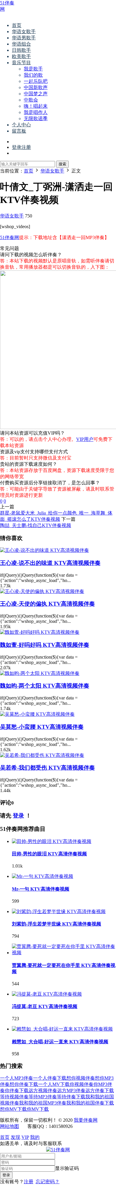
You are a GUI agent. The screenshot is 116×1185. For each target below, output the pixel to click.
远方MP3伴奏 (71, 1090)
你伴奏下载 (17, 1090)
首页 (16, 25)
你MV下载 (38, 1109)
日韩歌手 (21, 50)
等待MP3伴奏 (43, 1096)
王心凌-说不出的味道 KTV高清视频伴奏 (50, 563)
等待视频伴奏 (14, 1096)
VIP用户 (84, 439)
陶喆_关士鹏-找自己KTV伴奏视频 (35, 525)
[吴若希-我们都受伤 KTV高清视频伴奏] (42, 755)
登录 (18, 815)
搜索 (62, 164)
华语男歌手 (24, 37)
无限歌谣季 (36, 118)
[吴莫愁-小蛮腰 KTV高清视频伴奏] (37, 714)
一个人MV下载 (54, 1084)
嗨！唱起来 (36, 106)
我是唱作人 (36, 112)
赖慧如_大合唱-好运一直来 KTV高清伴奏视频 (60, 1041)
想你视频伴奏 (80, 1078)
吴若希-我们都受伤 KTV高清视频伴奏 (47, 768)
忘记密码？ (47, 1181)
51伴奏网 (9, 237)
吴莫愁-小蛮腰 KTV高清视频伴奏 (42, 727)
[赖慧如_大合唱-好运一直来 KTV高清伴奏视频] (62, 1028)
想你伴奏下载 (24, 1084)
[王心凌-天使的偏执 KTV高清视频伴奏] (42, 591)
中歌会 (31, 99)
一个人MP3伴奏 (16, 1078)
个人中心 (21, 124)
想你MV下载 (13, 1109)
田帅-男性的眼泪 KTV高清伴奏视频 (49, 853)
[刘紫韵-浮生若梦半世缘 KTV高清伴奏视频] (59, 911)
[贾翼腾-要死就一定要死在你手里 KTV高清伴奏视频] (64, 952)
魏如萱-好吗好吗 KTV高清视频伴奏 (44, 645)
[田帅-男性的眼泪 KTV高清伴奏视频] (51, 841)
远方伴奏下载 (99, 1090)
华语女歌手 (24, 31)
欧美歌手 (21, 56)
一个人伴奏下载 (49, 1078)
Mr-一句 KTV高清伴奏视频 (40, 888)
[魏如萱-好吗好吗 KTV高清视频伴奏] (39, 632)
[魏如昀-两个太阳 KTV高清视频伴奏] (39, 673)
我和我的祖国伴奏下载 (90, 1102)
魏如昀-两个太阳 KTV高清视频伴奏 (44, 686)
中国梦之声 (36, 93)
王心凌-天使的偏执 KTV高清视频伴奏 (47, 604)
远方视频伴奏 (43, 1090)
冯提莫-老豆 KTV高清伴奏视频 (44, 1006)
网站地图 (9, 1126)
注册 (28, 1181)
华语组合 (21, 43)
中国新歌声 (36, 87)
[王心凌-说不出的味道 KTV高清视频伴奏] (44, 550)
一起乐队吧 (36, 81)
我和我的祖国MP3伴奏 (42, 1102)
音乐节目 (21, 62)
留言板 (19, 130)
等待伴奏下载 (71, 1096)
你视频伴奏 (81, 1084)
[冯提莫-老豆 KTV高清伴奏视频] (47, 994)
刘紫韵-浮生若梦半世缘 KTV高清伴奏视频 (56, 923)
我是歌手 (33, 68)
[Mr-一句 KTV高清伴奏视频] (42, 876)
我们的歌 (33, 75)
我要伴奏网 (86, 1120)
